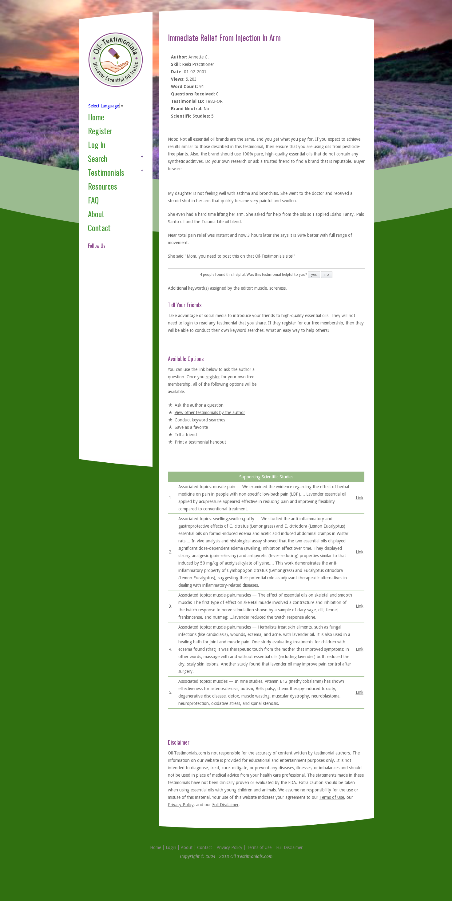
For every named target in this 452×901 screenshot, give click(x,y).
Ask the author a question (199, 405)
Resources (102, 186)
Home (96, 117)
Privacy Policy (181, 804)
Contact (99, 227)
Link (359, 497)
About (96, 214)
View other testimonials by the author (210, 412)
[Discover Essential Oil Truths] (115, 85)
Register (100, 131)
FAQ (93, 200)
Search (97, 158)
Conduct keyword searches (200, 419)
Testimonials (106, 172)
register (213, 376)
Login (171, 847)
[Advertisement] (112, 361)
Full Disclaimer (225, 804)
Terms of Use (331, 797)
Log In (96, 144)
